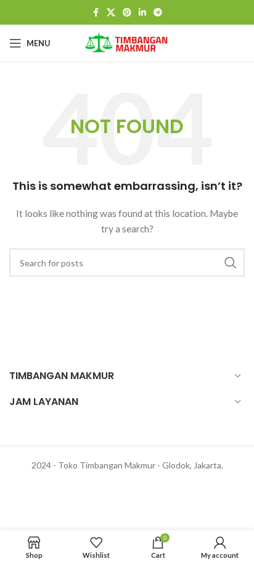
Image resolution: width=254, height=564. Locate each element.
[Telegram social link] (158, 12)
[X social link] (111, 12)
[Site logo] (127, 42)
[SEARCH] (230, 262)
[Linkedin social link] (142, 12)
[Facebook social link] (95, 12)
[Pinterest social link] (127, 12)
